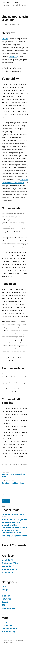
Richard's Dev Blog (10, 3)
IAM (3, 593)
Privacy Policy (14, 642)
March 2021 (7, 560)
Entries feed (7, 625)
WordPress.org (9, 631)
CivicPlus (5, 39)
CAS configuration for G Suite (13, 515)
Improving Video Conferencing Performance (14, 526)
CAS (4, 586)
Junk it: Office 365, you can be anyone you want (14, 521)
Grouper (5, 589)
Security (24, 464)
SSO (4, 605)
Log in (4, 622)
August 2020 (8, 566)
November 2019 (9, 569)
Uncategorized (9, 608)
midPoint (6, 596)
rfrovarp (6, 24)
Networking (7, 599)
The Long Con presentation (14, 536)
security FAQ (13, 57)
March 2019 (7, 572)
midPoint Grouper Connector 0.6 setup (11, 531)
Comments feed (9, 628)
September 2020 (10, 563)
